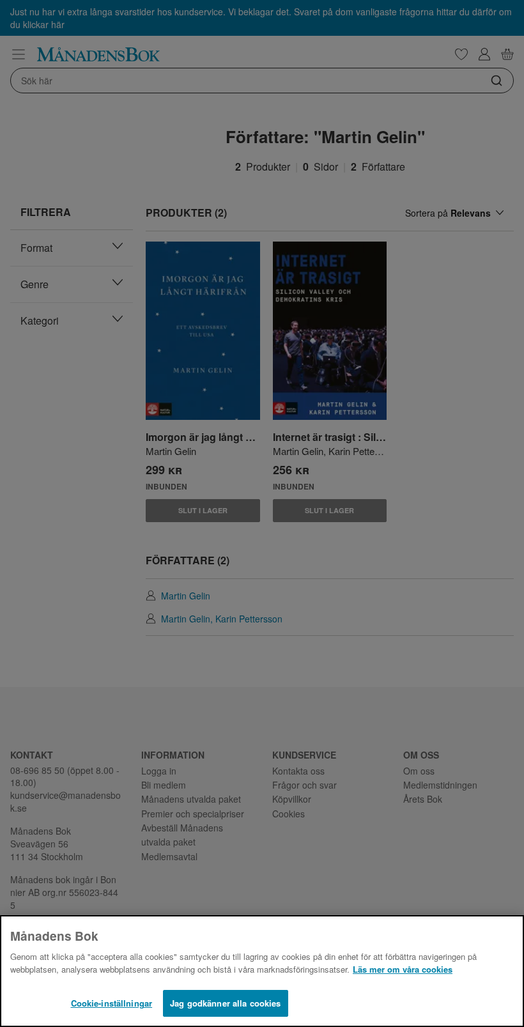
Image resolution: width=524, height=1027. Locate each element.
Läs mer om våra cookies (402, 969)
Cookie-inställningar (112, 1003)
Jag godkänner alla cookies (225, 1003)
